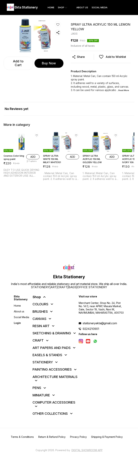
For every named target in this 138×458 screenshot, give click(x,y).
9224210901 (91, 328)
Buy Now (49, 63)
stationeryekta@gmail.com (100, 323)
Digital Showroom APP (87, 450)
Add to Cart (18, 63)
